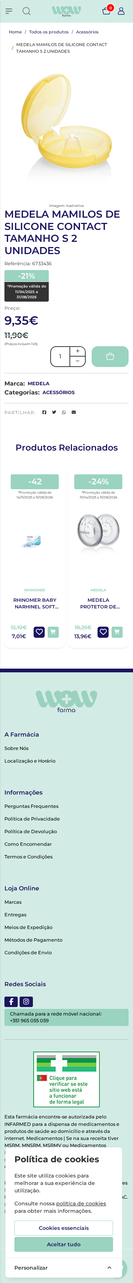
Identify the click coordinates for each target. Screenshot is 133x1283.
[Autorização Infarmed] (66, 1079)
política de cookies (81, 1203)
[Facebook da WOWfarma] (11, 1002)
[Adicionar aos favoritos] (39, 632)
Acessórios (87, 32)
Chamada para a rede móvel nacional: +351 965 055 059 (56, 1017)
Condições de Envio (28, 952)
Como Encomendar (28, 844)
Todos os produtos (49, 32)
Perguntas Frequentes (31, 806)
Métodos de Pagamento (33, 940)
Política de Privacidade (32, 819)
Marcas (12, 902)
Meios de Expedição (28, 927)
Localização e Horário (29, 761)
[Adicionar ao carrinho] (53, 632)
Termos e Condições (28, 857)
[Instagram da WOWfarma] (26, 1002)
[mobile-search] (26, 11)
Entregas (15, 914)
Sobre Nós (16, 748)
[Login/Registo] (121, 11)
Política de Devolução (30, 831)
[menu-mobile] (8, 11)
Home (15, 32)
